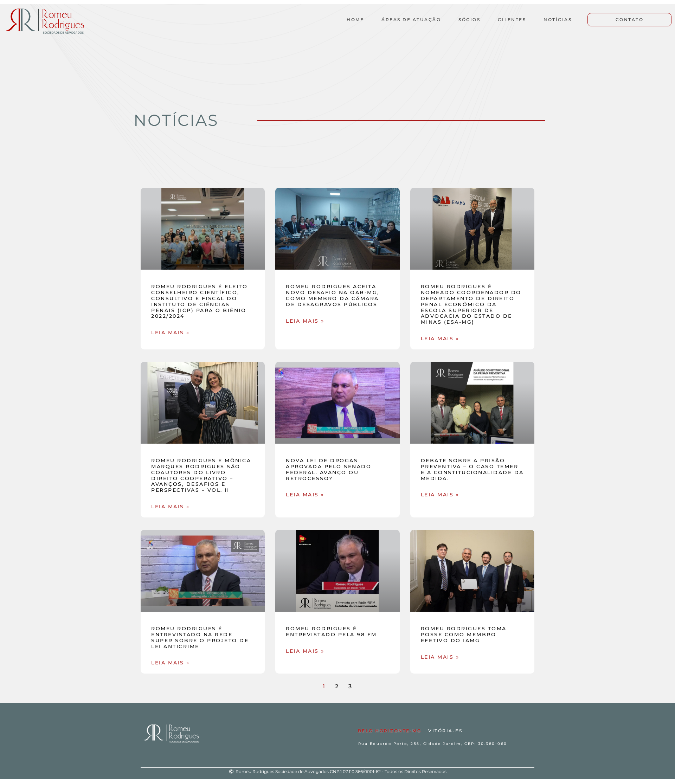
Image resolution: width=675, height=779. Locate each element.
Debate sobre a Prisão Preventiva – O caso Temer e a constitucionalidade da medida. (472, 469)
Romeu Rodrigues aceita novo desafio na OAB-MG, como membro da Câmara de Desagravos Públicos (332, 295)
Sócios (469, 19)
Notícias (558, 19)
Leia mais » (170, 332)
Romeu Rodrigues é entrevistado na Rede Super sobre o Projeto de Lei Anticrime (200, 637)
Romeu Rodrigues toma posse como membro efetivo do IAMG (464, 634)
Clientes (512, 19)
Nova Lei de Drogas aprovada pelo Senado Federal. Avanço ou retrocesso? (328, 469)
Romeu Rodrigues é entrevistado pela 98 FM (331, 631)
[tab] (389, 731)
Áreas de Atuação (411, 19)
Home (355, 19)
